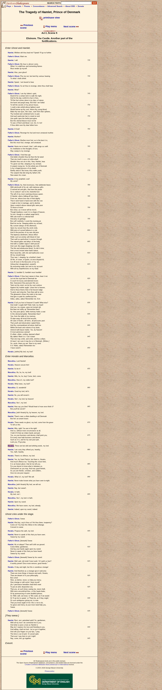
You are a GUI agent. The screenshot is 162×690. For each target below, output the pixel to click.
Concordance (39, 6)
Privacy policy (49, 671)
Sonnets (17, 6)
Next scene (70, 26)
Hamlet (10, 53)
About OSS (70, 6)
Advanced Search (55, 6)
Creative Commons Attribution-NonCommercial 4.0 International (47, 664)
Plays (8, 6)
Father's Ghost (13, 56)
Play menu (51, 26)
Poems (27, 6)
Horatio (11, 352)
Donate (81, 6)
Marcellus (11, 361)
